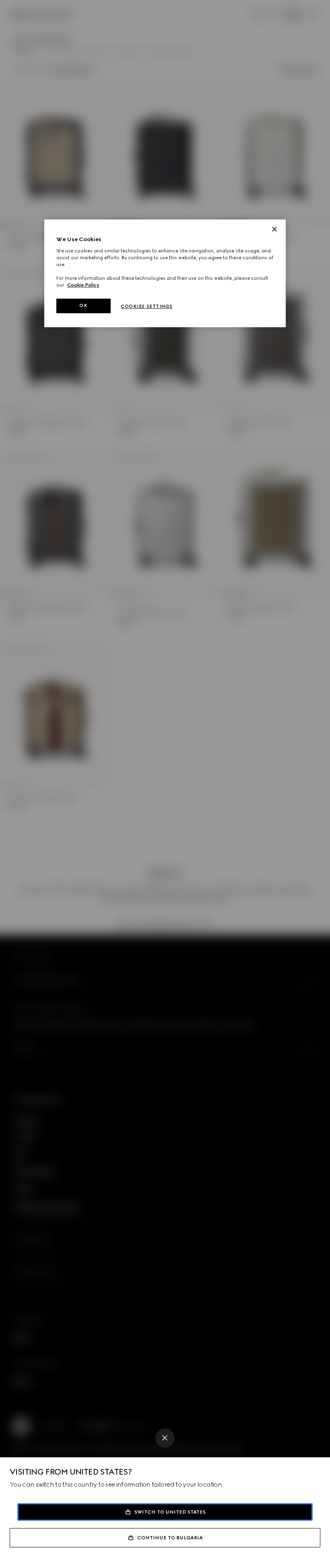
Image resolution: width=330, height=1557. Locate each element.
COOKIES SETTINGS (146, 306)
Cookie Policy (83, 285)
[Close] (165, 1438)
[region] (165, 273)
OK (83, 305)
